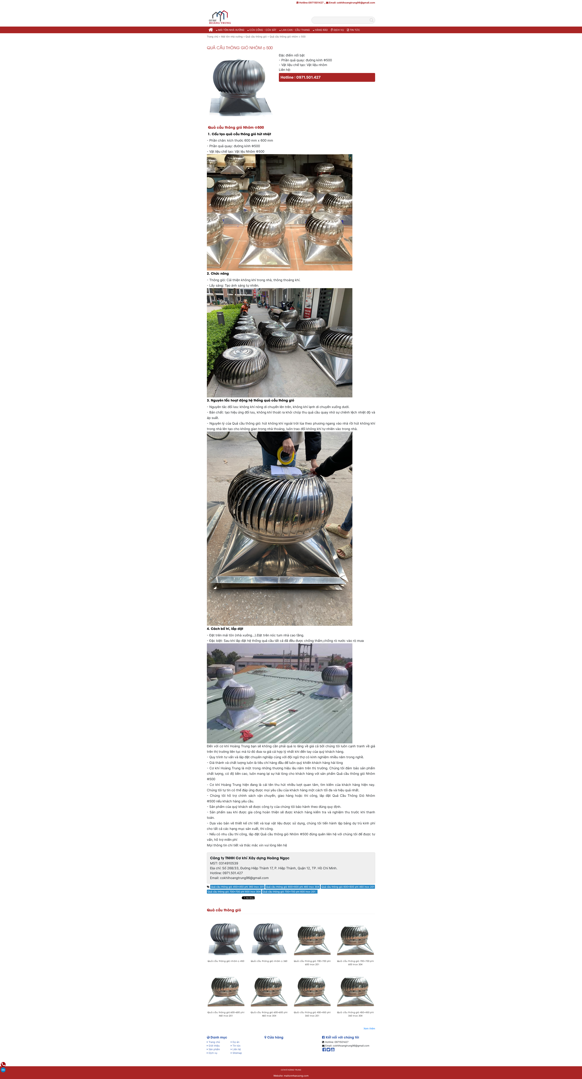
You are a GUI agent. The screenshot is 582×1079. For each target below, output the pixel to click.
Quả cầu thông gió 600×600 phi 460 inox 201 (347, 886)
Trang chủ (214, 1041)
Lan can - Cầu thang (295, 29)
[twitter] (328, 1050)
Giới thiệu (214, 1045)
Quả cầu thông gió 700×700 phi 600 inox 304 (234, 891)
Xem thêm (369, 1028)
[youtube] (332, 1050)
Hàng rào (321, 29)
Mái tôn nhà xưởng (230, 29)
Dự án (235, 1041)
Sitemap (237, 1052)
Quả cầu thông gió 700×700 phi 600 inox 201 (289, 891)
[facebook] (324, 1050)
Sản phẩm (214, 1049)
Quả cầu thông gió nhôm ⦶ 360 (269, 960)
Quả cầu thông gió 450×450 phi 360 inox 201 (237, 886)
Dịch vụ (338, 29)
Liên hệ (236, 1049)
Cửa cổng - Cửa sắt (262, 29)
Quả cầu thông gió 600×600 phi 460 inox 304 (292, 886)
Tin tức (354, 29)
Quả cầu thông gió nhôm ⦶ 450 (226, 960)
